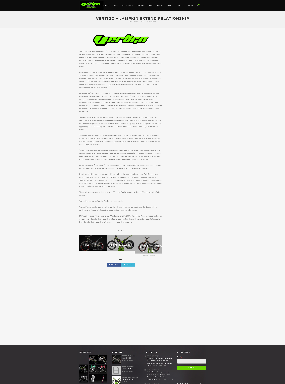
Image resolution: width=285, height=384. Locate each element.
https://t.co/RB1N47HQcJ (164, 379)
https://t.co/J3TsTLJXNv (158, 365)
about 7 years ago (153, 356)
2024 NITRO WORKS (130, 377)
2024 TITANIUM (128, 367)
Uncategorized (151, 21)
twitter (129, 264)
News (144, 21)
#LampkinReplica (152, 374)
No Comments (128, 360)
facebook (114, 264)
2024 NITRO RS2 (128, 356)
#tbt (148, 372)
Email (179, 357)
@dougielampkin (162, 372)
